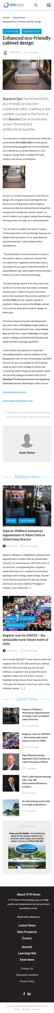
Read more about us (28, 916)
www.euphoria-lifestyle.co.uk (18, 400)
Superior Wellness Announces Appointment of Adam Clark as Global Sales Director (24, 535)
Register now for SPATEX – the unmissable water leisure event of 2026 (25, 640)
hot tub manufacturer (17, 416)
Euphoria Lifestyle (42, 412)
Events (11, 618)
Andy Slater (14, 52)
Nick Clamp (11, 546)
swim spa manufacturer (39, 416)
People (11, 520)
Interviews (27, 959)
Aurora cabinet (26, 412)
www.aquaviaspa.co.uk (14, 391)
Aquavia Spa (12, 412)
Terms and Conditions (27, 974)
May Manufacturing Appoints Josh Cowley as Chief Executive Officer (36, 758)
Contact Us (27, 968)
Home (6, 17)
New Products (31, 31)
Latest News (19, 17)
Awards (27, 947)
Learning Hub (27, 953)
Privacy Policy (27, 981)
